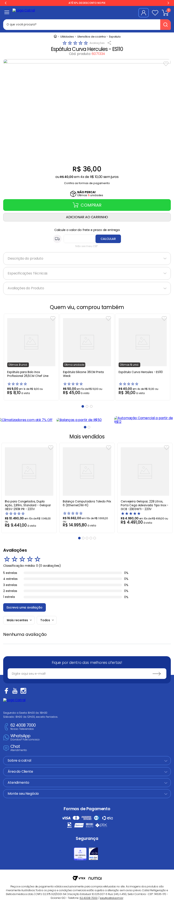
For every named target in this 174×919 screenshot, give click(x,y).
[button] (87, 182)
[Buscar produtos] (165, 24)
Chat (18, 748)
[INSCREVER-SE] (156, 674)
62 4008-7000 (89, 898)
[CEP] (87, 239)
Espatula (115, 36)
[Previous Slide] (5, 2)
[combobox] (84, 24)
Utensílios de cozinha (91, 36)
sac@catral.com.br (111, 898)
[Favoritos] (155, 13)
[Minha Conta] (143, 12)
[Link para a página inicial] (55, 37)
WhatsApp (25, 737)
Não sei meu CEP (86, 246)
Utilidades (67, 36)
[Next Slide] (168, 2)
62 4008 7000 (23, 727)
